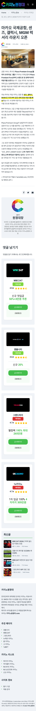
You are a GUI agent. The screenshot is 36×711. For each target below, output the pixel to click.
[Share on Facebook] (24, 193)
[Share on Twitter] (28, 193)
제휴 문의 (6, 689)
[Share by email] (33, 193)
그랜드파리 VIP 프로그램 (21, 570)
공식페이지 (18, 307)
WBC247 (6, 633)
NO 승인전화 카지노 (10, 670)
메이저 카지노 (8, 661)
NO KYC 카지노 (8, 667)
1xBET (5, 647)
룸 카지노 (6, 641)
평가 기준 (6, 687)
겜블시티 (6, 630)
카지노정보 (15, 13)
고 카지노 (6, 644)
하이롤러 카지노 (8, 664)
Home (3, 13)
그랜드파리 (7, 636)
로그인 (21, 254)
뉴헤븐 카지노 (8, 639)
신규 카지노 (7, 672)
